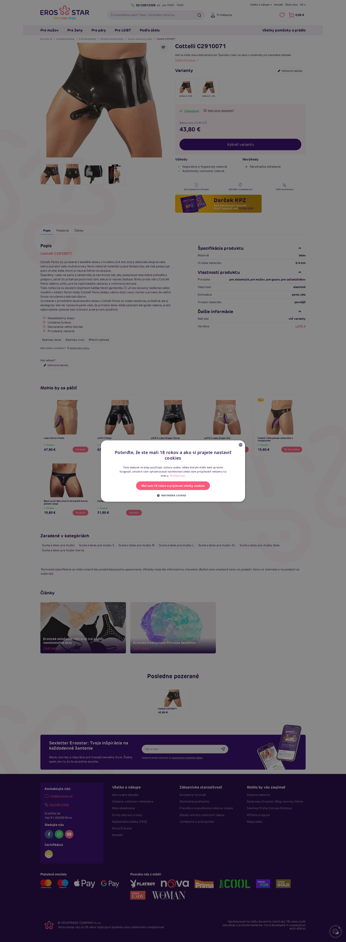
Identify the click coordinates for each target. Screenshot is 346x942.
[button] (173, 495)
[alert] (173, 471)
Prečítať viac (177, 475)
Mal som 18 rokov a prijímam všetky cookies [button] (173, 485)
